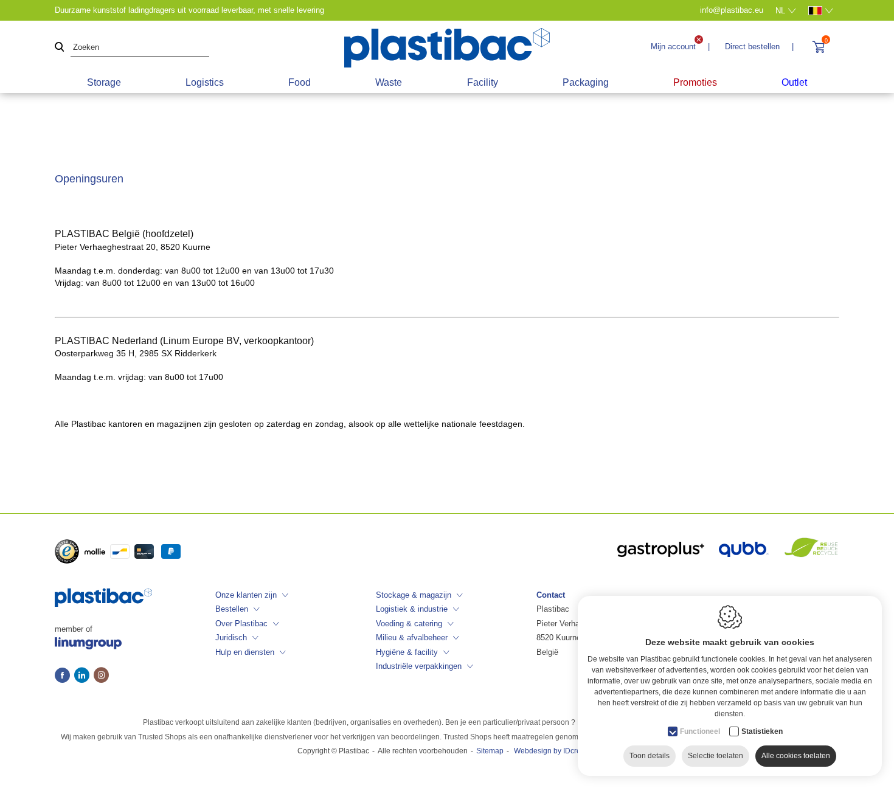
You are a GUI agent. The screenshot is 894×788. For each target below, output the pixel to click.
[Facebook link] (64, 676)
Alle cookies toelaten (795, 756)
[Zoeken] (59, 47)
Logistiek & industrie (412, 608)
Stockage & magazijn (413, 595)
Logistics (204, 82)
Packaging (586, 82)
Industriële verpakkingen (419, 666)
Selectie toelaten (715, 756)
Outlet (794, 82)
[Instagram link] (101, 676)
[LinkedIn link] (84, 676)
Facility (482, 82)
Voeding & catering (409, 623)
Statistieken (762, 731)
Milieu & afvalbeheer (412, 637)
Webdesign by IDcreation (555, 751)
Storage (104, 82)
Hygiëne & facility (407, 652)
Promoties (695, 82)
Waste (388, 82)
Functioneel (700, 731)
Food (299, 82)
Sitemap (490, 751)
